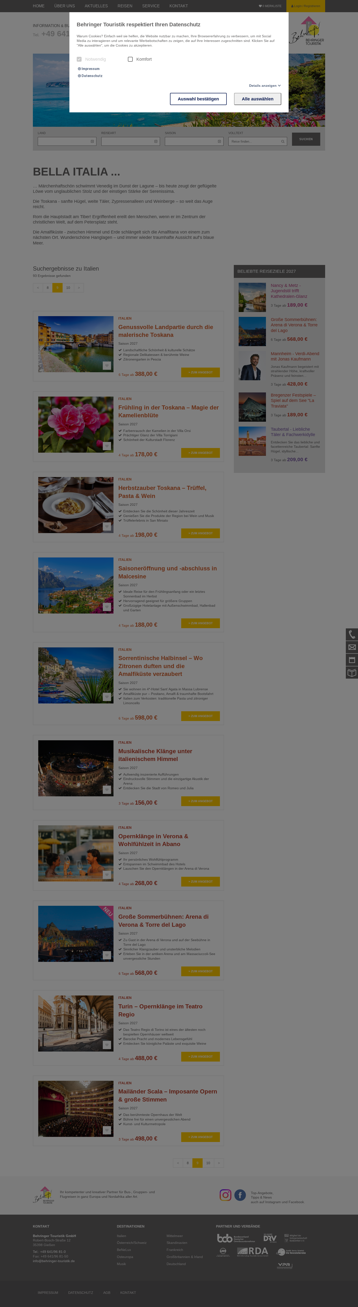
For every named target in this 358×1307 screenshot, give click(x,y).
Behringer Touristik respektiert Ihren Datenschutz (138, 24)
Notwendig (95, 59)
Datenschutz (92, 76)
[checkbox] (79, 59)
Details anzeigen (263, 86)
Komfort (144, 59)
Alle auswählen (257, 99)
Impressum (90, 69)
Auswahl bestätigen (198, 99)
